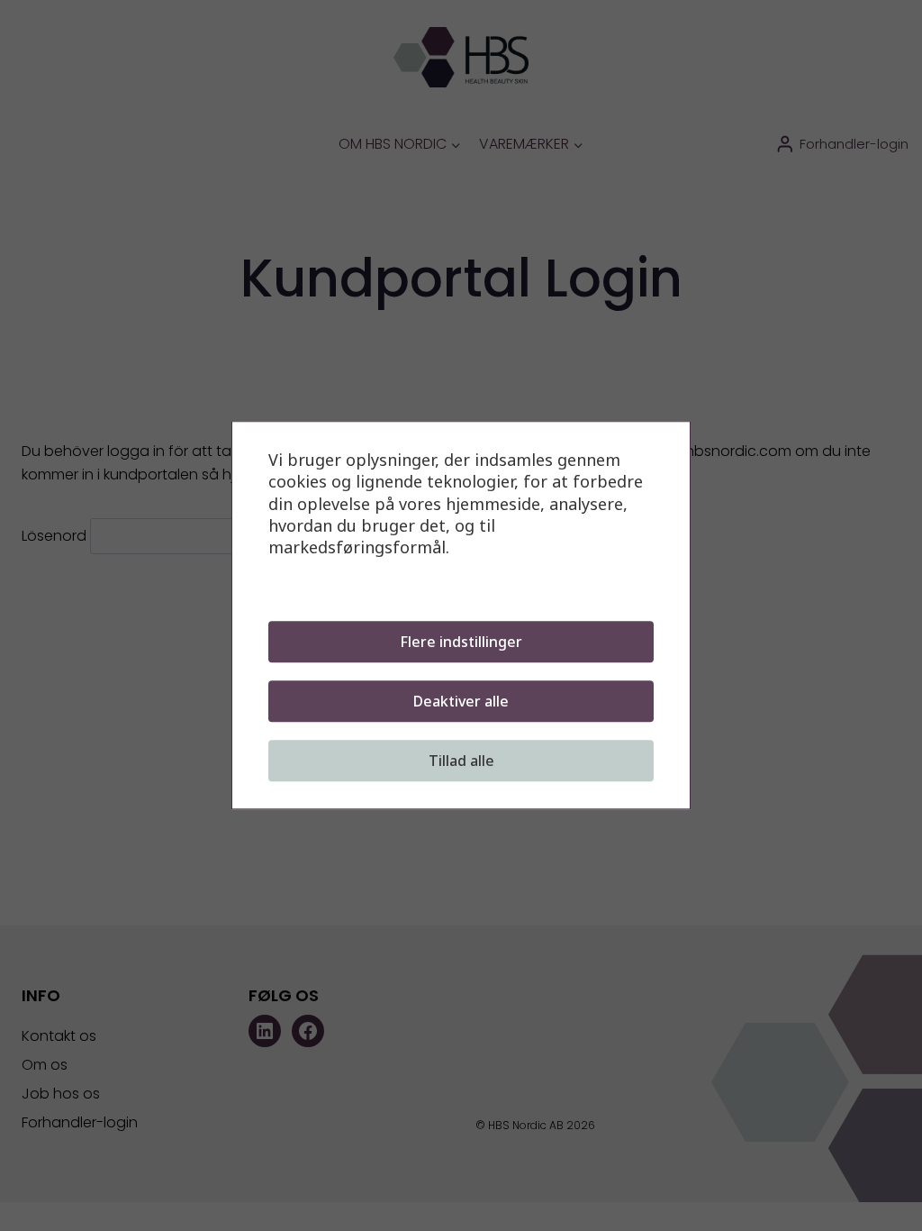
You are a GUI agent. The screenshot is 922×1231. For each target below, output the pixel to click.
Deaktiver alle (461, 702)
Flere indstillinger (461, 642)
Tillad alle (461, 761)
